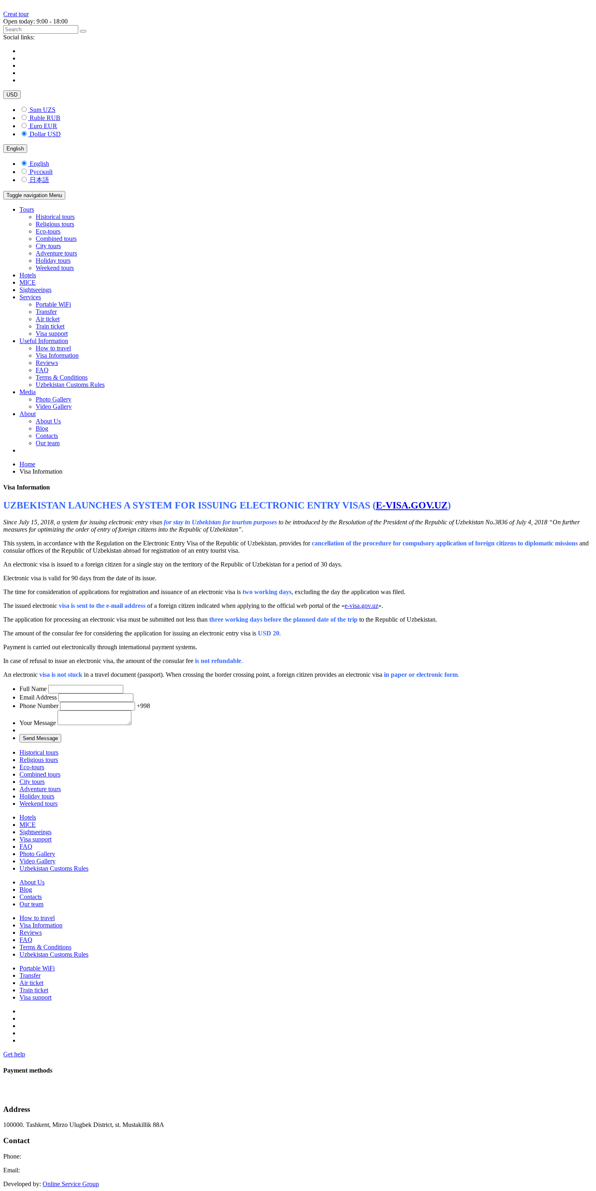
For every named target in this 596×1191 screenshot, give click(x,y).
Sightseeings (35, 289)
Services (30, 297)
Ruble (45, 117)
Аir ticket (48, 318)
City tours (48, 245)
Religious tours (55, 224)
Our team (48, 443)
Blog (42, 428)
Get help (14, 1054)
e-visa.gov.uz (361, 605)
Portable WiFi (53, 304)
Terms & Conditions (62, 377)
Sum (43, 109)
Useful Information (43, 340)
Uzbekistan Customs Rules (70, 384)
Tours (26, 209)
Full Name (33, 688)
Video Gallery (54, 406)
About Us (48, 421)
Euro (43, 125)
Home (27, 464)
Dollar (45, 134)
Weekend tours (55, 267)
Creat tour (16, 14)
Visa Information (57, 355)
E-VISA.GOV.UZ (412, 505)
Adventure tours (56, 253)
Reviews (47, 362)
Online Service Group (71, 1183)
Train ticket (50, 326)
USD (11, 95)
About (27, 413)
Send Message (40, 738)
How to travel (53, 348)
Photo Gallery (53, 399)
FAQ (42, 370)
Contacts (47, 435)
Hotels (27, 275)
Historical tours (55, 216)
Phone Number (84, 705)
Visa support (52, 333)
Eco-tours (48, 231)
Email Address (38, 697)
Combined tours (56, 238)
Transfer (46, 311)
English (15, 149)
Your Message (38, 722)
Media (27, 391)
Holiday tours (53, 260)
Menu (34, 195)
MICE (27, 282)
